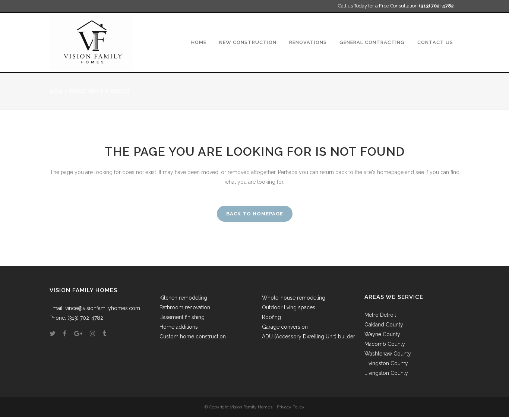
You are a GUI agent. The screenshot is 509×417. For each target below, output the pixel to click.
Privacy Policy (290, 407)
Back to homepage (254, 214)
